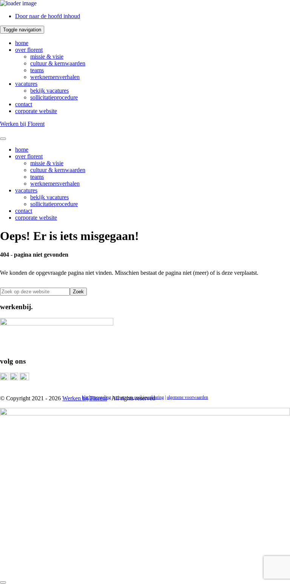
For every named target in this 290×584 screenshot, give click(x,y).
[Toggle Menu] (3, 139)
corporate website (36, 111)
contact (23, 104)
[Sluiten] (3, 582)
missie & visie (46, 56)
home (21, 43)
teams (37, 70)
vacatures (26, 84)
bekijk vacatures (49, 90)
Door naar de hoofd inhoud (47, 16)
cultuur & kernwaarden (57, 63)
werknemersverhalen (55, 77)
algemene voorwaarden (187, 397)
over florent (29, 49)
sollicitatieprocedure (54, 97)
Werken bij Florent (22, 124)
